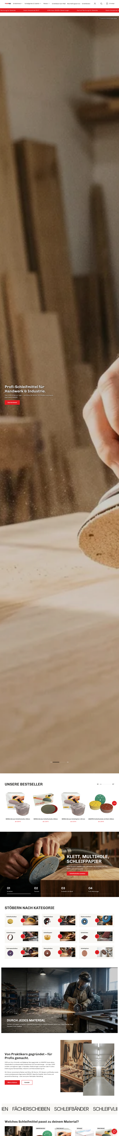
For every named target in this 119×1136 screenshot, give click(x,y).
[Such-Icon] (101, 4)
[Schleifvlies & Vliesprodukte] (104, 936)
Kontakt (27, 1082)
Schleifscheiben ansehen (77, 873)
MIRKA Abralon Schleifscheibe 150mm (46, 819)
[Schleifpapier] (67, 936)
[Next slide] (114, 803)
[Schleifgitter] (104, 952)
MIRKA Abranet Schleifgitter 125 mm (73, 819)
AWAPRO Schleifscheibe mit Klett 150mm (101, 819)
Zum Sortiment (12, 402)
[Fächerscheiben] (104, 920)
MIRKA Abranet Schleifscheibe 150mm (18, 819)
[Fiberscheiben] (67, 952)
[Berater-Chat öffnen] (114, 1131)
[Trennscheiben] (67, 920)
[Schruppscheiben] (30, 952)
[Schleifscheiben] (30, 920)
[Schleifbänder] (30, 936)
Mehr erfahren (114, 18)
